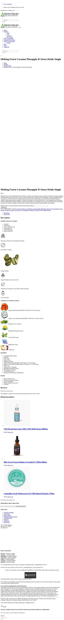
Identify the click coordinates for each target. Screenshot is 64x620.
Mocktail (31, 210)
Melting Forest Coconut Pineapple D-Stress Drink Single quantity (17, 205)
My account (7, 522)
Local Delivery (29, 209)
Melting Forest (47, 210)
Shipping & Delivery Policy (10, 516)
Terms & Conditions (9, 512)
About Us (6, 519)
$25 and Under (21, 209)
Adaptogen (26, 210)
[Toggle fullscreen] (2, 617)
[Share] (4, 617)
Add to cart (3, 207)
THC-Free (17, 210)
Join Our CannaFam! (20, 506)
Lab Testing (7, 514)
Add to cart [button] (10, 432)
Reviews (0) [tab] (7, 214)
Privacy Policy (7, 515)
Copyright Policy (8, 518)
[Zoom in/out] (1, 617)
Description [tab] (6, 213)
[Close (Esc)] (6, 617)
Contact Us (6, 521)
